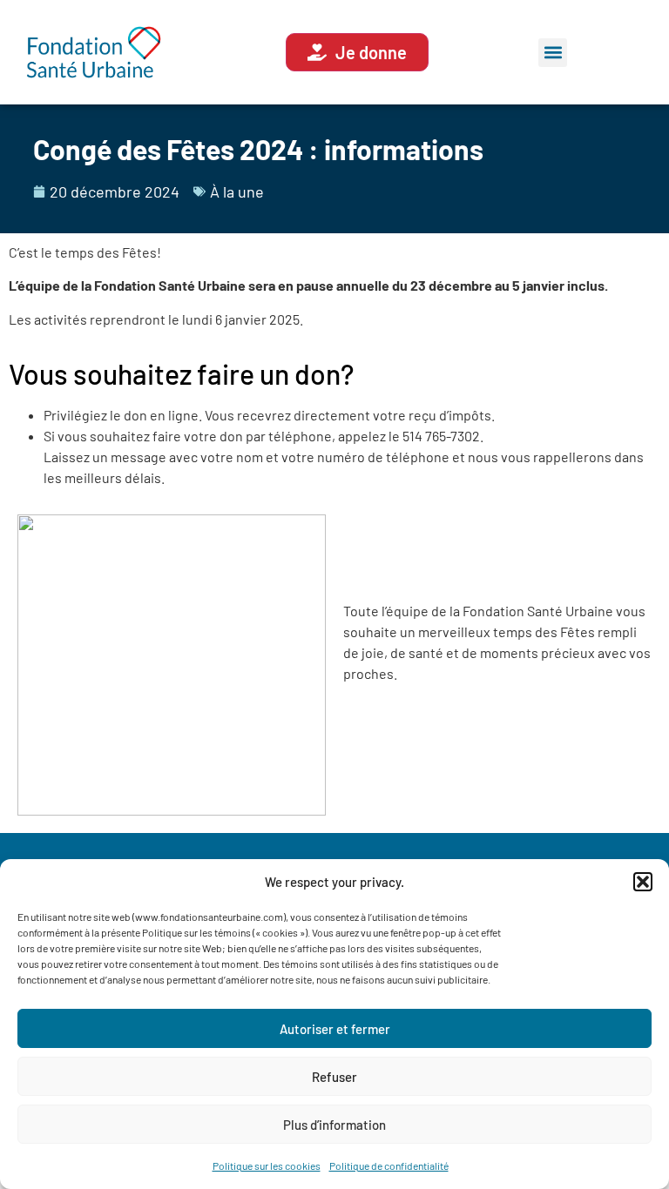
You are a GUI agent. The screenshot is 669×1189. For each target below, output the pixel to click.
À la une (237, 191)
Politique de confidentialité (389, 1165)
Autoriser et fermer (335, 1029)
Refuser (334, 1077)
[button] (643, 881)
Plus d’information (334, 1124)
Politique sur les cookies (267, 1165)
